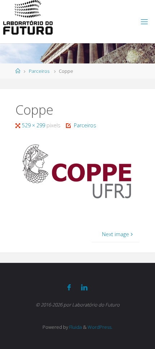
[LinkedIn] (84, 287)
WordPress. (100, 327)
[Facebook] (69, 287)
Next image (115, 234)
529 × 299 (34, 125)
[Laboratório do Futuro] (28, 17)
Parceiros (39, 71)
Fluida (75, 327)
